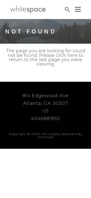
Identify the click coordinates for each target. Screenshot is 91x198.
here (72, 55)
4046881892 (45, 118)
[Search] (67, 9)
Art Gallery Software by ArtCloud (60, 135)
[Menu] (78, 9)
